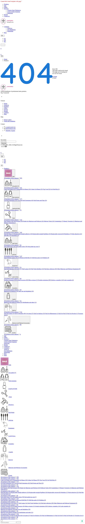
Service (6, 109)
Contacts (6, 112)
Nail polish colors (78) (22, 246)
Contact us (7, 346)
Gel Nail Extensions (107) (11, 200)
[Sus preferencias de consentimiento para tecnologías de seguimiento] (82, 521)
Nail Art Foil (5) (62, 313)
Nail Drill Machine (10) (10, 269)
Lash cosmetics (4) (69, 280)
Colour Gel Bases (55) (37, 189)
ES (5, 38)
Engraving (10, 13)
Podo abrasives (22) (77, 234)
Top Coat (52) (47, 189)
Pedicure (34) (15, 291)
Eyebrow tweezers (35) (10, 280)
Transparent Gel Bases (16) (23, 189)
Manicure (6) (7, 291)
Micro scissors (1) (33, 280)
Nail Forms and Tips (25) (40, 200)
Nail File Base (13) (9, 234)
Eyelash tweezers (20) (22, 280)
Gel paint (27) (30, 313)
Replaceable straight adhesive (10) (23, 234)
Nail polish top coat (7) (34, 246)
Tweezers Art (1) (79, 515)
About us (9, 28)
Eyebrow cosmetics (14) (57, 280)
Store (5, 355)
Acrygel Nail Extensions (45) (26, 200)
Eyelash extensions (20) (44, 280)
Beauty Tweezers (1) (69, 221)
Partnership (10, 31)
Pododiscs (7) (68, 234)
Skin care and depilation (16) (26, 291)
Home (5, 103)
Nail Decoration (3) (9, 313)
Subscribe (3, 143)
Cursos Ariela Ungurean (13, 11)
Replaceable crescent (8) (57, 234)
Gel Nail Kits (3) (55, 189)
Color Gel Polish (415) (10, 189)
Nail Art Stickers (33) (39, 313)
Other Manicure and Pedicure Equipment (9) (68, 269)
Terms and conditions (9, 121)
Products (6, 106)
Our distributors (11, 29)
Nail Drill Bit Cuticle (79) (11, 257)
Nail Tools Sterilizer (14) (37, 269)
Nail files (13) (8, 235)
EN (5, 40)
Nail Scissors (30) (18, 221)
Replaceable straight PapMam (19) (42, 234)
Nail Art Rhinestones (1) (51, 313)
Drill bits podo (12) (37, 257)
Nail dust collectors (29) (50, 269)
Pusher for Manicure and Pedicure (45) (33, 221)
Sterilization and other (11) (30, 302)
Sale (5, 336)
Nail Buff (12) (15, 235)
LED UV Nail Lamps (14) (24, 269)
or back (54, 78)
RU (5, 41)
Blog (5, 114)
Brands (6, 111)
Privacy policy (8, 119)
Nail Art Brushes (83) (20, 313)
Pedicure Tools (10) (49, 221)
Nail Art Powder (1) (72, 313)
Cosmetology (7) (59, 221)
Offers (5, 108)
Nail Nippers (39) (9, 221)
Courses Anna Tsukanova (14, 10)
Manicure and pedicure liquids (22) (13, 302)
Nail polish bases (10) (10, 246)
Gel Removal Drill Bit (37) (25, 257)
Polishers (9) (46, 257)
